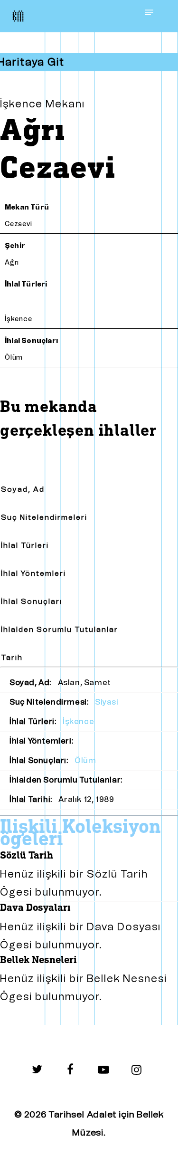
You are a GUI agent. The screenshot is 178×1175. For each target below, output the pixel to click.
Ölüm (14, 357)
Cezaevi (18, 224)
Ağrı (12, 262)
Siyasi (107, 702)
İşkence (18, 319)
